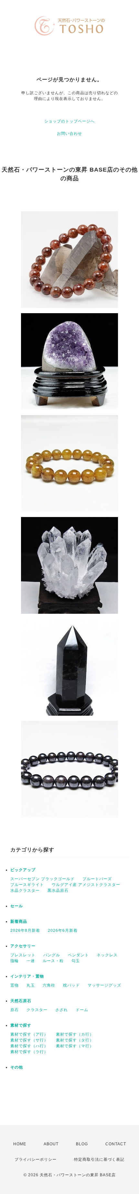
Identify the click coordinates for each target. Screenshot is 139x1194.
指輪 (14, 961)
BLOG (82, 1144)
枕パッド (71, 985)
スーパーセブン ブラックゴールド (42, 879)
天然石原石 (20, 1001)
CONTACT (115, 1144)
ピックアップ (23, 870)
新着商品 (18, 921)
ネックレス (107, 955)
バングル (51, 955)
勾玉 (75, 961)
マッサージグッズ (104, 985)
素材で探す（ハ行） (29, 1046)
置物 (14, 985)
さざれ (61, 1010)
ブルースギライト (27, 884)
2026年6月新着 (63, 930)
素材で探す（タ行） (75, 1040)
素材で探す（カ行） (75, 1034)
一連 (31, 961)
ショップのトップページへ (69, 121)
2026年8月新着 (25, 930)
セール (16, 906)
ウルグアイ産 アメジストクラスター (86, 884)
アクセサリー (23, 946)
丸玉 (31, 985)
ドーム (82, 1010)
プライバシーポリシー (36, 1159)
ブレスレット (23, 955)
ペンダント (78, 955)
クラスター (37, 1010)
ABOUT (51, 1144)
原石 (14, 1010)
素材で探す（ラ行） (29, 1052)
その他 (16, 1067)
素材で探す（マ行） (75, 1046)
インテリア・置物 (27, 976)
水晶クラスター (25, 890)
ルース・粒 (53, 961)
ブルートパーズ (97, 879)
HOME (19, 1144)
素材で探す (20, 1025)
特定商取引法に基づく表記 (99, 1159)
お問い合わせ (69, 133)
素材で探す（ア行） (29, 1034)
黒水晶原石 (58, 890)
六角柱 (49, 985)
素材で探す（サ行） (29, 1040)
